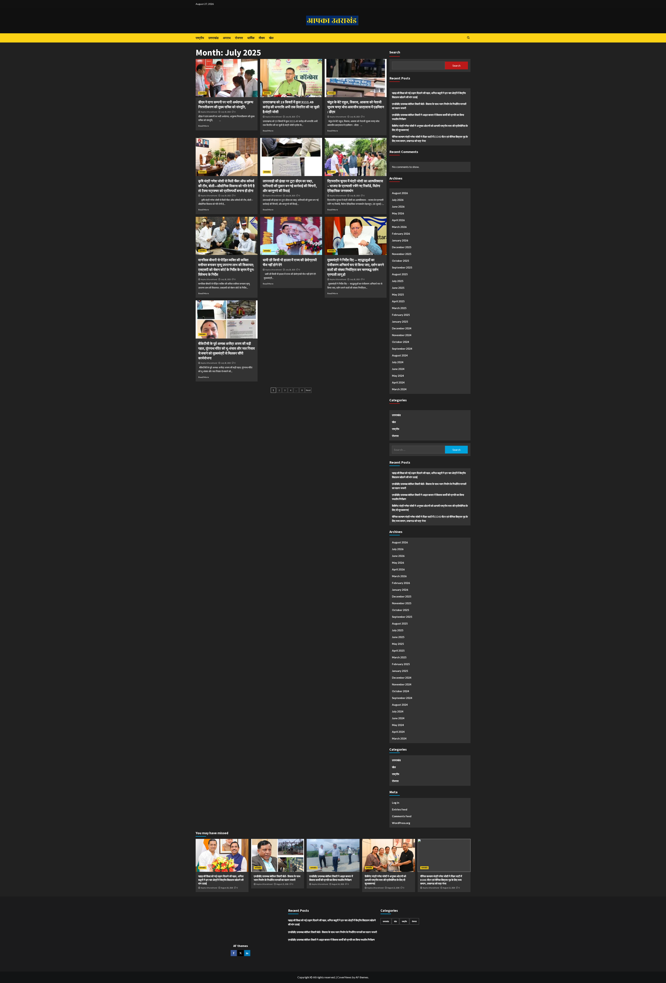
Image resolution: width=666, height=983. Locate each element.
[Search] (468, 38)
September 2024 (402, 348)
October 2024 (400, 341)
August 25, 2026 (282, 884)
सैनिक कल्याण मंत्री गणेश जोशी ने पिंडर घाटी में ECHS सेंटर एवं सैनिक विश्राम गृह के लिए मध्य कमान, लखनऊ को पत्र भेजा (430, 138)
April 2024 (398, 382)
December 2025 (401, 247)
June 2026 (398, 206)
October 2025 (400, 260)
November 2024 (401, 335)
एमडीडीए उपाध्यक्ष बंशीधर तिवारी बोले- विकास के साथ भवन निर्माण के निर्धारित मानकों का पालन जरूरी (429, 106)
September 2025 (402, 267)
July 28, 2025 (355, 195)
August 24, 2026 (338, 884)
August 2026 (400, 193)
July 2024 (397, 362)
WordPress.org (401, 822)
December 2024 (401, 328)
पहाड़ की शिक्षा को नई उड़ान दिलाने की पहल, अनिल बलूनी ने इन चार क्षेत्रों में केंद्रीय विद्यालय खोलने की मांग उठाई (429, 95)
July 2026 (397, 199)
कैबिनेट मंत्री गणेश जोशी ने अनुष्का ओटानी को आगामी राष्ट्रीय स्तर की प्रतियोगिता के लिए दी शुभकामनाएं (430, 127)
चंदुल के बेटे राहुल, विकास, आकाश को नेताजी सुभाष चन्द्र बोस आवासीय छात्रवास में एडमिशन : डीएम (355, 107)
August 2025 (400, 274)
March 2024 (399, 389)
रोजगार (239, 38)
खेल (271, 38)
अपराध (227, 38)
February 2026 (401, 233)
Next (308, 390)
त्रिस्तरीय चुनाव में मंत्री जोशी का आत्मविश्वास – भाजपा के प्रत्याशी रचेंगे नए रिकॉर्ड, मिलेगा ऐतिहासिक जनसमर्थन (355, 186)
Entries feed (399, 809)
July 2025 (397, 281)
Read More (203, 126)
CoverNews (344, 977)
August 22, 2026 (393, 888)
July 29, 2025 (226, 195)
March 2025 (399, 308)
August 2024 (400, 355)
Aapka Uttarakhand (209, 112)
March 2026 (399, 226)
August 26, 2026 (227, 888)
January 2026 (400, 240)
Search (394, 52)
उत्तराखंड (213, 38)
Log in (395, 802)
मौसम (262, 38)
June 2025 (398, 287)
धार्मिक (250, 38)
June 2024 (398, 368)
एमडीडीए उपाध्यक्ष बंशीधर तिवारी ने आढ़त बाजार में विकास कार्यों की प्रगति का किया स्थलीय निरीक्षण (428, 117)
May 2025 (398, 294)
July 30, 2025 (226, 112)
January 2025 (400, 321)
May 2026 (398, 213)
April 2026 (398, 220)
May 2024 (398, 375)
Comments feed (401, 816)
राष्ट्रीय (200, 38)
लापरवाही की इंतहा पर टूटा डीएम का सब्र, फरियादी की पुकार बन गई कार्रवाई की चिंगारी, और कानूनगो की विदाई (290, 186)
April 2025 (398, 301)
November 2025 (401, 253)
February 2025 (401, 314)
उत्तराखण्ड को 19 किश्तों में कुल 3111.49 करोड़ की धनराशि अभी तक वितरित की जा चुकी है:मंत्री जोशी (291, 107)
